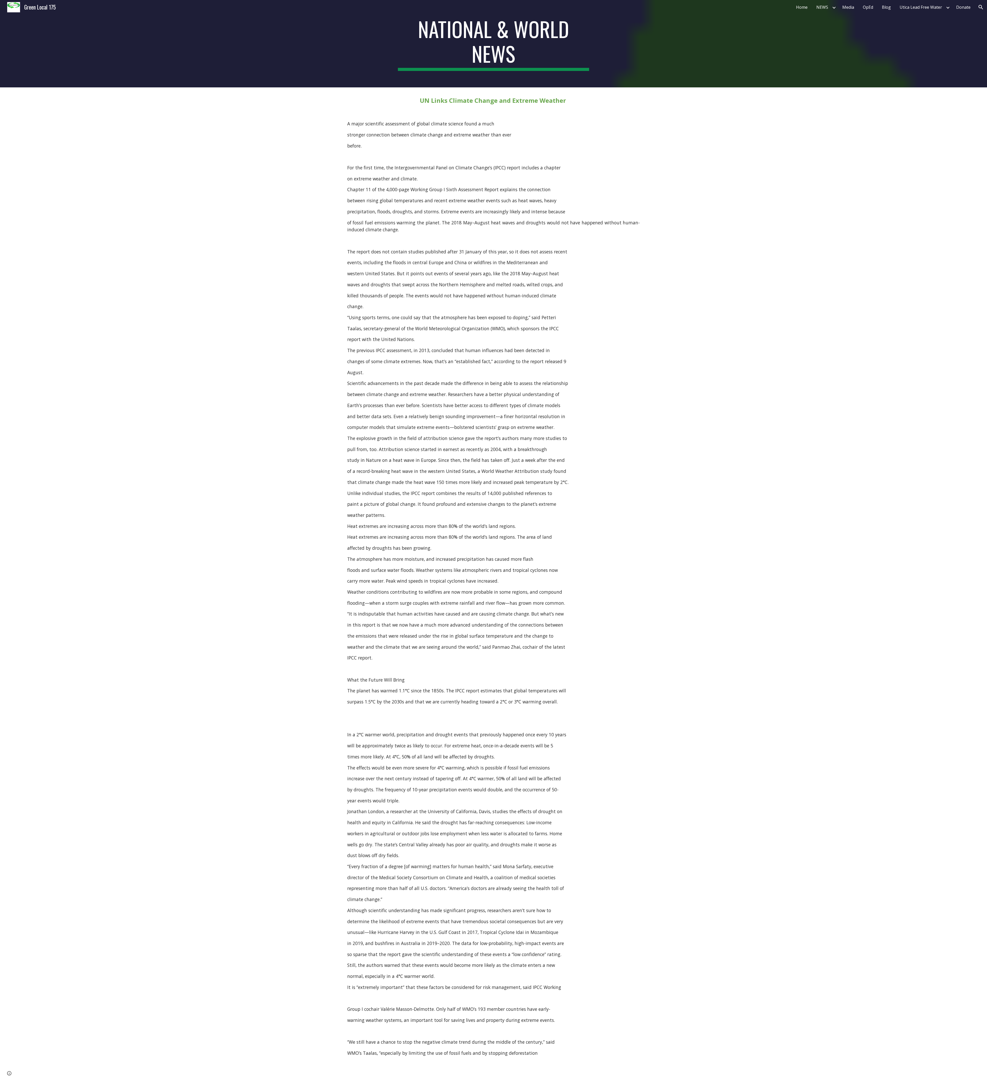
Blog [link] (886, 7)
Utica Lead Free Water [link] (921, 7)
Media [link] (848, 7)
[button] (981, 7)
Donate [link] (963, 7)
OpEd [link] (868, 7)
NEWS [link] (822, 7)
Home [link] (802, 7)
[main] (493, 43)
